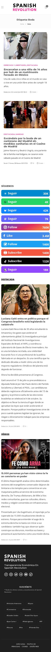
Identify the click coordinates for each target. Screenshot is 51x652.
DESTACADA (32, 65)
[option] (25, 356)
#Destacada (27, 609)
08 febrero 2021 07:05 (21, 163)
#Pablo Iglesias (28, 621)
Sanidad (20, 134)
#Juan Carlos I (11, 621)
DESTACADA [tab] (7, 279)
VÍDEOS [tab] (5, 434)
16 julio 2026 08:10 (14, 426)
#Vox (21, 627)
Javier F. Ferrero (9, 163)
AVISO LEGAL (20, 644)
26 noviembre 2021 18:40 (19, 92)
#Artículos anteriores (14, 603)
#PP (40, 621)
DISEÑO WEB (34, 646)
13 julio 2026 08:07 (14, 540)
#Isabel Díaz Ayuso (31, 615)
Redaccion (7, 92)
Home (22, 24)
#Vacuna (10, 627)
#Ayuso (30, 603)
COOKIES (25, 646)
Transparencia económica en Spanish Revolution (21, 566)
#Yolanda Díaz (34, 627)
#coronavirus (11, 609)
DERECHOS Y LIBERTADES (15, 65)
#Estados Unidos (12, 615)
